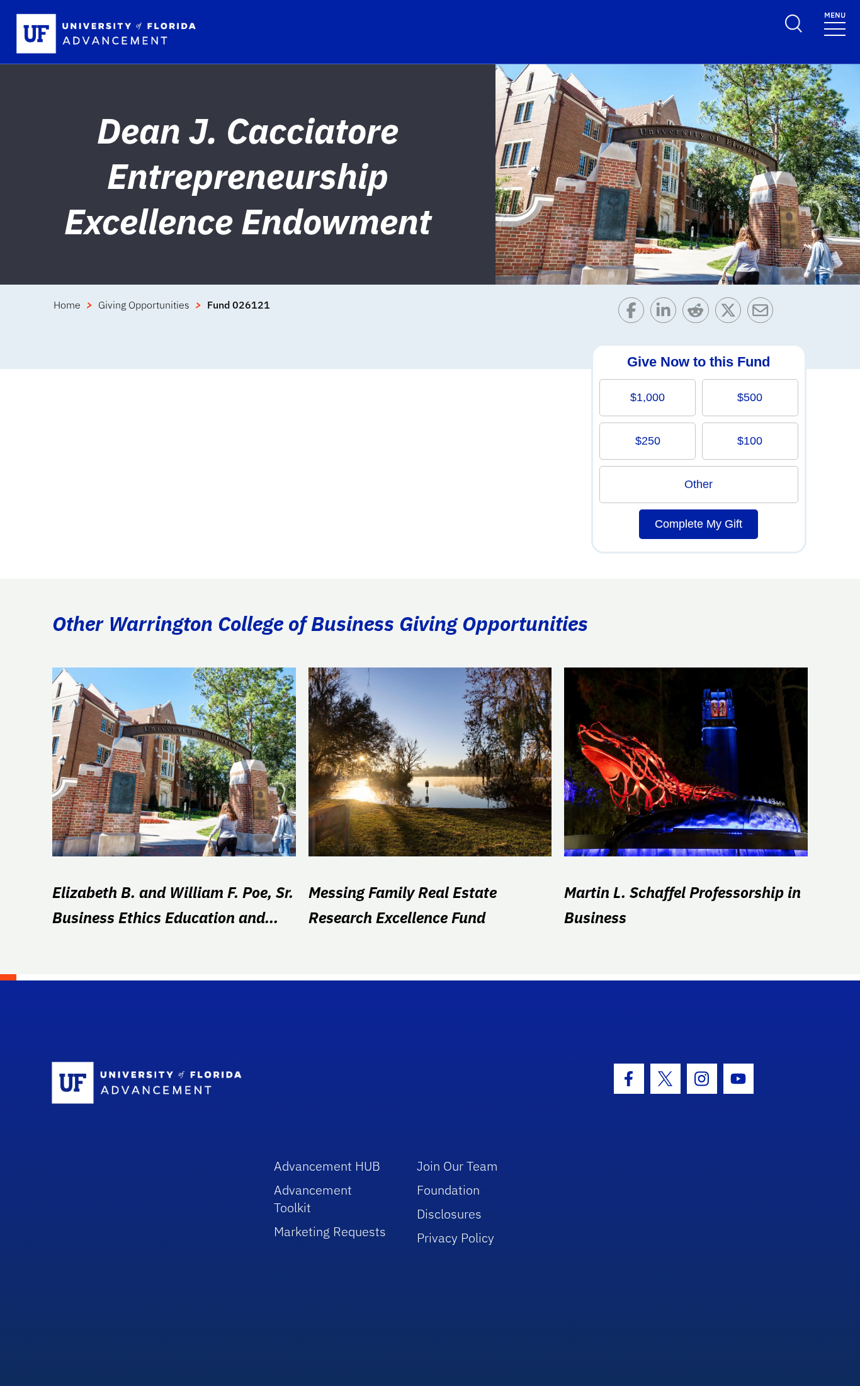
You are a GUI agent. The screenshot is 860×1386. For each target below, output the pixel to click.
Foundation (448, 1189)
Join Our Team (457, 1165)
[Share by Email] (763, 313)
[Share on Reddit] (698, 313)
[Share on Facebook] (634, 313)
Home (67, 304)
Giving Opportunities (144, 304)
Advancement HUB (327, 1165)
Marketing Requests (330, 1231)
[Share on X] (731, 313)
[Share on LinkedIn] (666, 313)
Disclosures (449, 1213)
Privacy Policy (455, 1237)
